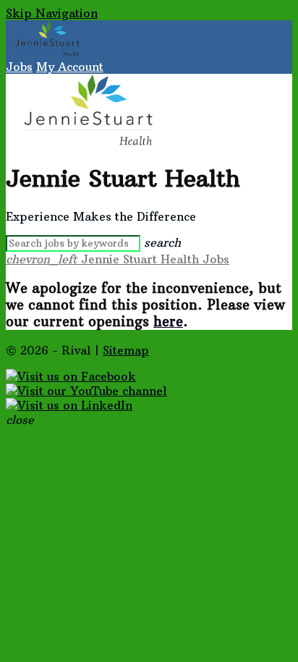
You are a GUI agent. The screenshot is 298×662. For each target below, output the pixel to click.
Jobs (19, 66)
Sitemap (126, 350)
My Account (69, 66)
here (168, 321)
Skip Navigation (52, 13)
